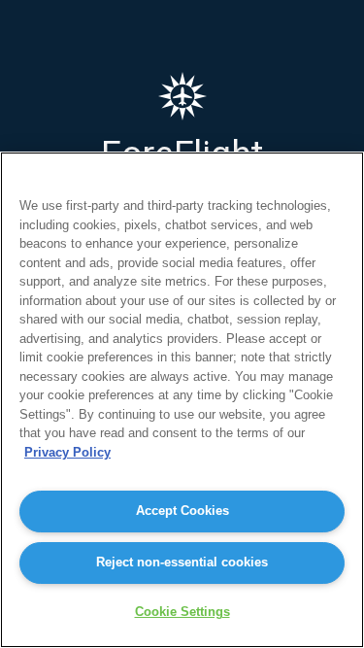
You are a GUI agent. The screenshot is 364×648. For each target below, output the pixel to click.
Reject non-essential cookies (182, 562)
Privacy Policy (67, 452)
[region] (182, 400)
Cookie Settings (182, 611)
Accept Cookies (182, 510)
